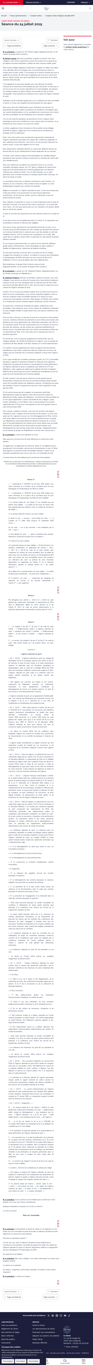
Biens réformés (7, 1336)
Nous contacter (72, 1347)
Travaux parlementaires (18, 16)
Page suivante (49, 46)
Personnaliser (33, 1361)
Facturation (6, 1343)
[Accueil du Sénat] (46, 8)
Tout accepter (8, 1361)
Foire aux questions (9, 1325)
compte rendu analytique (75, 47)
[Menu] (3, 8)
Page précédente (14, 46)
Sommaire (54, 40)
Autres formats (10, 40)
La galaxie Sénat (11, 2)
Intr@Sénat (85, 1353)
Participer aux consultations (43, 1332)
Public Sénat (37, 1339)
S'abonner (71, 2)
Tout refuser (20, 1361)
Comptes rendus (36, 16)
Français (87, 2)
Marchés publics (8, 1339)
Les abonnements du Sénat (43, 1329)
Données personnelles (57, 1353)
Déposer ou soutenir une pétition (45, 1336)
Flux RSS (35, 1346)
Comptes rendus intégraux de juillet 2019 (60, 16)
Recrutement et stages (10, 1332)
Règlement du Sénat (9, 1329)
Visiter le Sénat (38, 1325)
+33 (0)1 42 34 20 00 (80, 1343)
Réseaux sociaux (32, 2)
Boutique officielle (39, 1343)
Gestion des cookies (73, 1353)
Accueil (3, 16)
